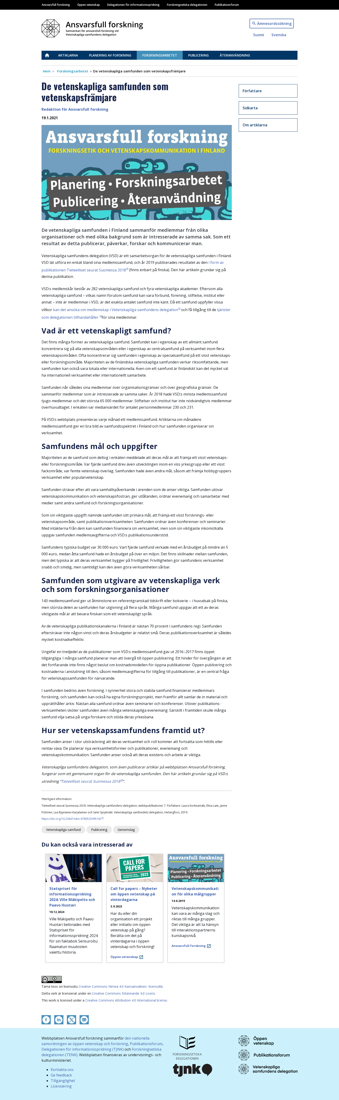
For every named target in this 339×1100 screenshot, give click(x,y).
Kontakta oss (62, 1069)
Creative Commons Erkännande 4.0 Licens (123, 993)
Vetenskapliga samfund (63, 829)
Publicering (198, 55)
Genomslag (126, 829)
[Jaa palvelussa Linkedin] (58, 1019)
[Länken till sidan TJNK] (193, 1069)
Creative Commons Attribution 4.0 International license (126, 1000)
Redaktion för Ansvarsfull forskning (75, 109)
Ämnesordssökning (274, 23)
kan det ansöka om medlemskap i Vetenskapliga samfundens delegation (115, 309)
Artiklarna (68, 55)
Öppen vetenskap (88, 4)
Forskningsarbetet (159, 55)
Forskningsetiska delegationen (187, 4)
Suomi (258, 34)
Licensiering (61, 1086)
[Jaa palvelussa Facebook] (46, 1019)
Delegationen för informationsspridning (133, 4)
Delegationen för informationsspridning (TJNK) (83, 1049)
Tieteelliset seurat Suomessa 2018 (90, 781)
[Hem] (94, 27)
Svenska (278, 34)
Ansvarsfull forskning (56, 4)
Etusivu (50, 55)
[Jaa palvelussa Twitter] (71, 1019)
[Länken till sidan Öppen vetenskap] (256, 1040)
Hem (47, 71)
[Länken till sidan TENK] (187, 1047)
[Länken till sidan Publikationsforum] (264, 1054)
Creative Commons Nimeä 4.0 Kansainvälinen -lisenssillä (121, 986)
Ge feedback (61, 1075)
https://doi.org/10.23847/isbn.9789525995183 (71, 819)
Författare (252, 90)
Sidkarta (250, 107)
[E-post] (84, 1019)
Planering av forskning (110, 55)
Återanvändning (235, 55)
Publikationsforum (227, 4)
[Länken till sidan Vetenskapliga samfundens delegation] (268, 1068)
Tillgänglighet (63, 1080)
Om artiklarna (255, 125)
